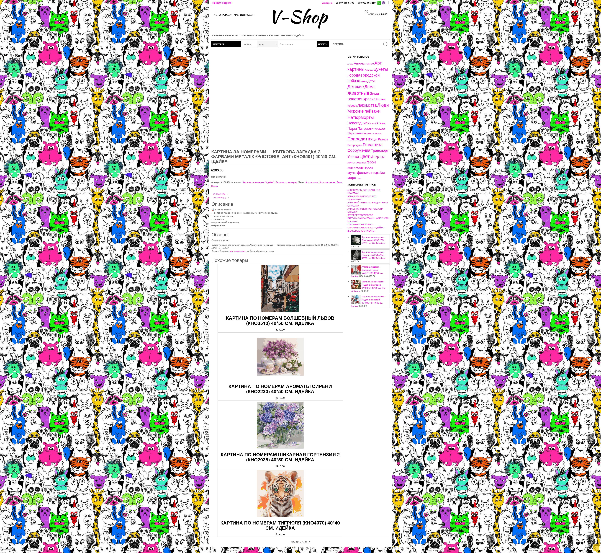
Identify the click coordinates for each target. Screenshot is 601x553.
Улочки (353, 156)
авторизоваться (238, 251)
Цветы (214, 186)
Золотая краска (327, 182)
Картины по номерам (253, 35)
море (351, 177)
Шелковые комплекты (225, 35)
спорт (359, 178)
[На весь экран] (7, 549)
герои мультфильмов (360, 169)
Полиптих (376, 133)
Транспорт (380, 150)
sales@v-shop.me (221, 2)
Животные (358, 93)
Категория (218, 44)
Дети (371, 80)
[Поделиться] (4, 549)
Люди (339, 182)
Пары (352, 128)
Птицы (371, 139)
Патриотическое (371, 128)
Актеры (350, 63)
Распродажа (354, 145)
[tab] (277, 194)
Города (353, 75)
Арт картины (312, 182)
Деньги (364, 81)
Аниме (370, 63)
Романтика (373, 144)
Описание (219, 193)
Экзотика (361, 162)
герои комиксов (361, 164)
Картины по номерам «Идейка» (286, 35)
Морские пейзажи (363, 111)
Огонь (371, 123)
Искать (322, 44)
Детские (355, 86)
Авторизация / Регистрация (234, 15)
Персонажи (355, 133)
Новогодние (357, 122)
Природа (356, 138)
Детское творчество (360, 215)
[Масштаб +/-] (10, 549)
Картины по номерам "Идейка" (258, 182)
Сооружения (358, 150)
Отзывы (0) (219, 197)
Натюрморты (360, 117)
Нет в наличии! (413, 201)
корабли (379, 172)
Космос (352, 105)
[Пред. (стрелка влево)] (1, 552)
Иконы (380, 99)
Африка (369, 69)
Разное (383, 139)
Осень (380, 122)
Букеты (381, 69)
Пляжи (367, 133)
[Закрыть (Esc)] (1, 549)
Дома (370, 86)
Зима (374, 93)
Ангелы (359, 63)
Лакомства (367, 105)
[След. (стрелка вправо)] (4, 552)
